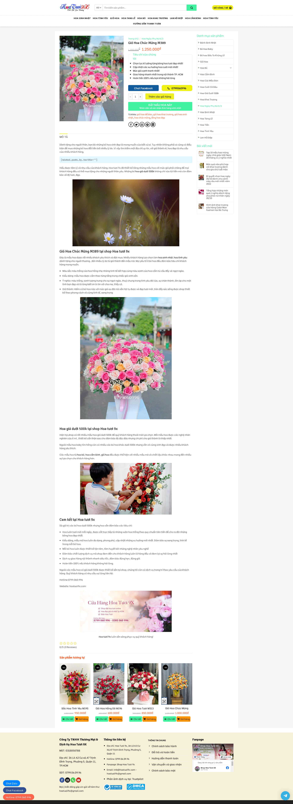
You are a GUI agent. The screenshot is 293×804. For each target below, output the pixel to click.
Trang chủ (133, 38)
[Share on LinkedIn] (153, 124)
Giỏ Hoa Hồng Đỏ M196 (109, 708)
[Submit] (192, 8)
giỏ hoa (105, 454)
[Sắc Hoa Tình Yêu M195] (75, 684)
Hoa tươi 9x (105, 636)
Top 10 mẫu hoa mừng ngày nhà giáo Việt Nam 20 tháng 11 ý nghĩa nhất (219, 155)
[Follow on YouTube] (78, 780)
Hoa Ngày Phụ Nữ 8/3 (211, 105)
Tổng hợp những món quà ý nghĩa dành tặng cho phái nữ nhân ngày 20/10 (218, 194)
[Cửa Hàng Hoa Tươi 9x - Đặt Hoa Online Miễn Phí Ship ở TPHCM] (75, 7)
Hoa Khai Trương (158, 18)
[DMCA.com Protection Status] (136, 786)
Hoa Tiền (204, 124)
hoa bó (80, 454)
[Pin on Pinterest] (147, 124)
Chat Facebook (14, 790)
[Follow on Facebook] (62, 780)
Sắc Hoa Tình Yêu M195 (74, 708)
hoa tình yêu (180, 257)
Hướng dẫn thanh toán (147, 23)
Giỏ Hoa (114, 18)
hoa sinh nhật (165, 257)
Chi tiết (69, 718)
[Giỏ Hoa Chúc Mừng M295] (176, 684)
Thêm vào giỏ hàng (159, 96)
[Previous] (59, 695)
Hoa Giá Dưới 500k (209, 93)
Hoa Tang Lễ (128, 18)
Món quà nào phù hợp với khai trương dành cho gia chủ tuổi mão (217, 167)
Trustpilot (137, 778)
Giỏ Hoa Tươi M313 (143, 708)
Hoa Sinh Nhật (82, 18)
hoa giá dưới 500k (144, 171)
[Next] (192, 695)
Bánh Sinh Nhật (208, 42)
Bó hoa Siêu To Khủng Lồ (212, 55)
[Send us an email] (67, 780)
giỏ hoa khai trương (163, 114)
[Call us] (73, 780)
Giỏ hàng (83, 718)
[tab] (64, 137)
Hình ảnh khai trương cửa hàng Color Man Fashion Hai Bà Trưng (217, 207)
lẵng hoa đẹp (158, 117)
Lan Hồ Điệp (176, 18)
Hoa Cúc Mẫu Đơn (209, 80)
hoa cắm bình (92, 454)
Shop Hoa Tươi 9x (126, 764)
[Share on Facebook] (131, 124)
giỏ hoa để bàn (144, 114)
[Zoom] (64, 117)
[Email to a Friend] (142, 124)
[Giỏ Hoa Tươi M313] (142, 684)
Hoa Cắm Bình (193, 18)
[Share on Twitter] (136, 124)
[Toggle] (231, 68)
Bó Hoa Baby (206, 48)
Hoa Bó (141, 18)
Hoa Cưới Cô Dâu (208, 86)
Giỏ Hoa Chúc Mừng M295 (176, 710)
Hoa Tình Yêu (100, 18)
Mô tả (64, 137)
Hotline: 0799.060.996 (18, 797)
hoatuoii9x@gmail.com (71, 790)
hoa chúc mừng (142, 117)
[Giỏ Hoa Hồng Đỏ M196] (108, 684)
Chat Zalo (11, 783)
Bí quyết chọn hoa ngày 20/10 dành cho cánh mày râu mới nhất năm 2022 (218, 180)
